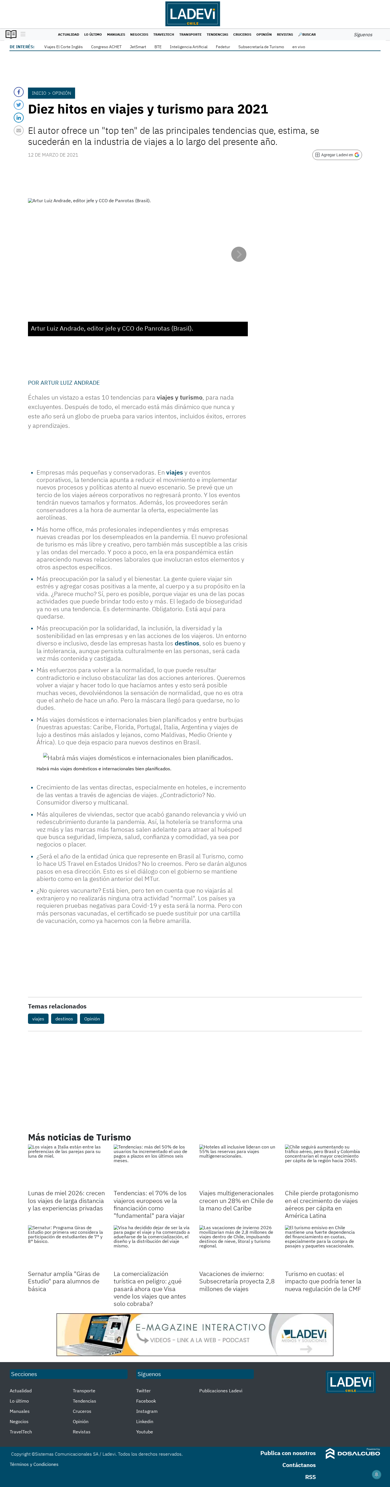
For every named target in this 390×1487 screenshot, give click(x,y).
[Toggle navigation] (22, 35)
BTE (158, 46)
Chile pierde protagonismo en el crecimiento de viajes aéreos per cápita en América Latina (321, 1204)
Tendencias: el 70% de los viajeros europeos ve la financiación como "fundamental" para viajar (150, 1204)
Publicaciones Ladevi (220, 1390)
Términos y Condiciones (34, 1464)
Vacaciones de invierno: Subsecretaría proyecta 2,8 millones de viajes (237, 1281)
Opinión (264, 34)
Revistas (285, 34)
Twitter (143, 1390)
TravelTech (163, 34)
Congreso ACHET (106, 46)
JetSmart (138, 46)
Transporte (190, 34)
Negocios (139, 34)
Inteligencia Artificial (189, 46)
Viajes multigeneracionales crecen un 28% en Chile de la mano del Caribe (236, 1200)
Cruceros (242, 34)
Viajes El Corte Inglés (63, 46)
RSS (310, 1477)
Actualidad (68, 34)
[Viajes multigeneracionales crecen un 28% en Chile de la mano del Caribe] (237, 1166)
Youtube (144, 1432)
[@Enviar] (19, 130)
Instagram (147, 1411)
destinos (187, 643)
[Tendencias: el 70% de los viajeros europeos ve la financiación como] (152, 1166)
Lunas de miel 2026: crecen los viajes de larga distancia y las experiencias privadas (66, 1200)
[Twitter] (19, 105)
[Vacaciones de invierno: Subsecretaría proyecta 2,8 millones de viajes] (237, 1247)
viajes (174, 472)
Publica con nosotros (288, 1453)
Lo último (93, 34)
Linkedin (144, 1421)
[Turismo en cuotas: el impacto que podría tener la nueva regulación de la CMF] (323, 1247)
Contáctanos (299, 1465)
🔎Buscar (307, 34)
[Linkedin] (19, 118)
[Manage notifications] (376, 1474)
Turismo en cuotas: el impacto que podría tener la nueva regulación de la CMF (323, 1281)
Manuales (116, 34)
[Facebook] (19, 92)
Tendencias (217, 34)
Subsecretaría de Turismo (261, 46)
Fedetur (223, 46)
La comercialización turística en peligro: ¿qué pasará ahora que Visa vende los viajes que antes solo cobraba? (150, 1288)
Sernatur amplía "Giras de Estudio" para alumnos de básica (64, 1281)
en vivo (298, 46)
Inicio (39, 93)
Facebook (146, 1401)
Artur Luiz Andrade (70, 382)
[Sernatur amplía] (66, 1247)
